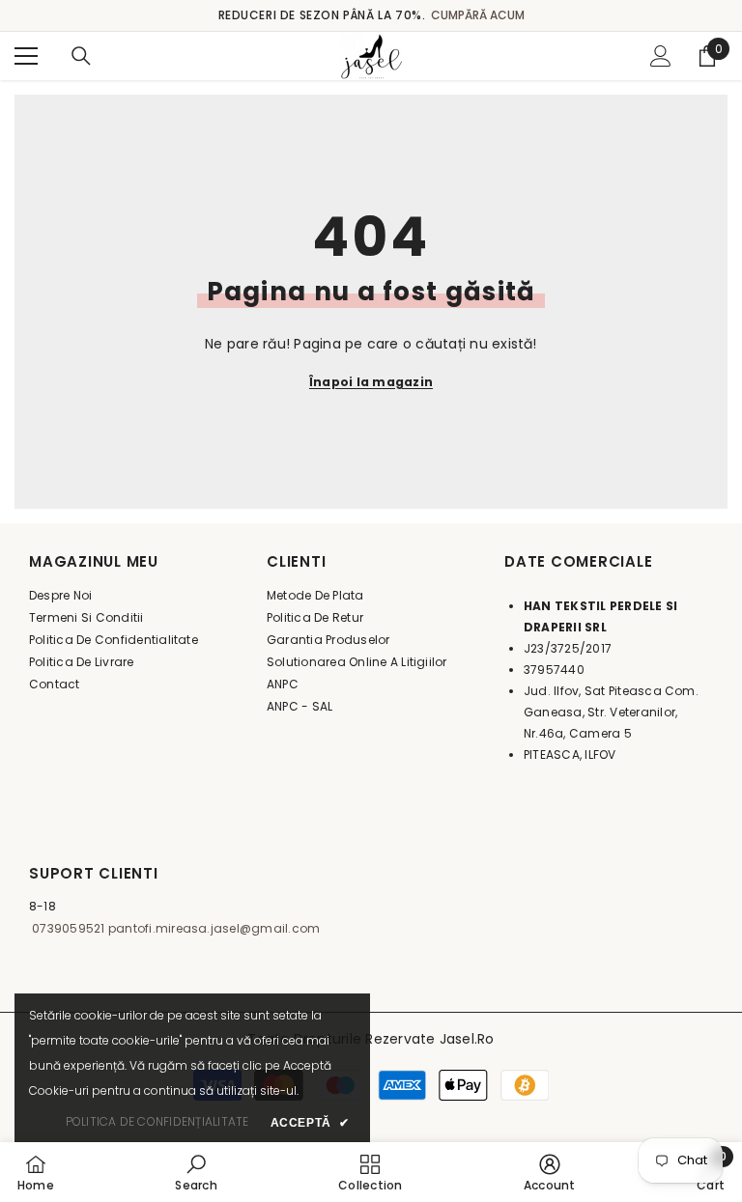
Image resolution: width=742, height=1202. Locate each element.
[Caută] (81, 56)
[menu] (26, 56)
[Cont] (660, 56)
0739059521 (67, 928)
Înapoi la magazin (371, 382)
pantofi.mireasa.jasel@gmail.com (213, 928)
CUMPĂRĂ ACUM (478, 15)
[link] (195, 1172)
